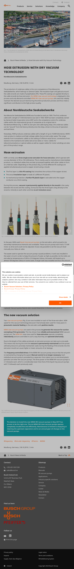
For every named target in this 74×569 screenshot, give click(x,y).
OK (60, 303)
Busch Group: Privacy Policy (14, 289)
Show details (63, 297)
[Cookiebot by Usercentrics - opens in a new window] (63, 265)
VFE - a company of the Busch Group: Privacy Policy (23, 291)
